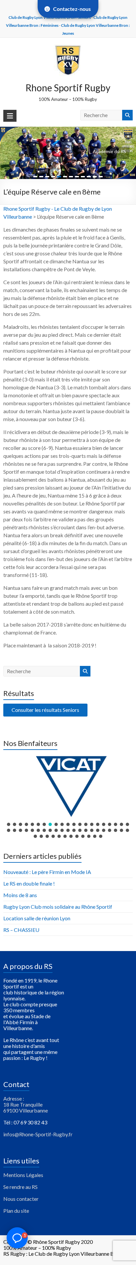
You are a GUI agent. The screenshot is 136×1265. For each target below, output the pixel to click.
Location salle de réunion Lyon (36, 918)
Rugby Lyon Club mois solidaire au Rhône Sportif (57, 906)
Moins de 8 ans (20, 895)
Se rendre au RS (20, 1187)
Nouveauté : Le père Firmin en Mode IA (47, 872)
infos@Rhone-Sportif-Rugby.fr (38, 1134)
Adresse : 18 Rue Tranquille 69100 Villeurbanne (25, 1104)
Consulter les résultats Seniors (45, 710)
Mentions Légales (23, 1175)
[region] (67, 797)
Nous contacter (21, 1199)
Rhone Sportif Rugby (67, 87)
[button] (67, 786)
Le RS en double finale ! (29, 883)
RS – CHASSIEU (21, 930)
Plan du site (16, 1210)
